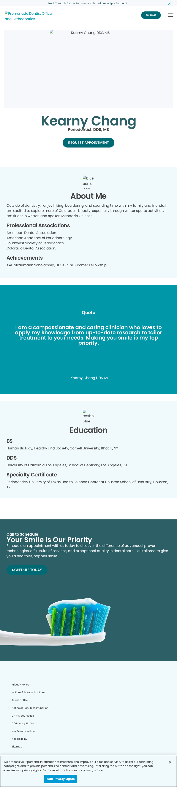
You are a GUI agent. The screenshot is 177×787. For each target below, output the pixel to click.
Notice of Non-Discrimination (30, 708)
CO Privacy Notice (23, 723)
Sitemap (17, 746)
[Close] (170, 762)
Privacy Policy (20, 684)
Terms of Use (20, 700)
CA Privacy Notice (23, 715)
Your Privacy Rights (60, 779)
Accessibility (19, 739)
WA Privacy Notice (23, 731)
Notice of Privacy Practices (28, 692)
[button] (170, 15)
